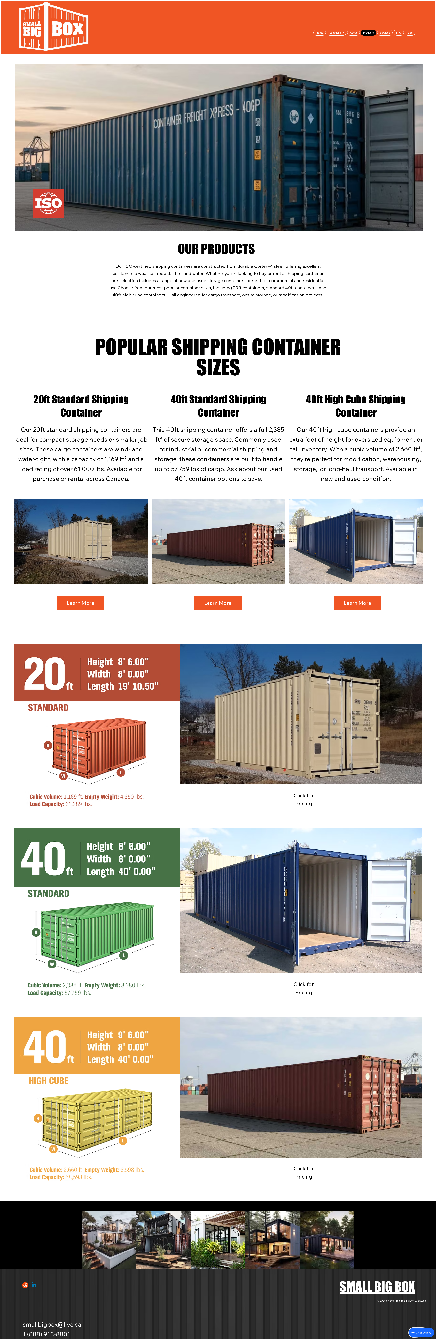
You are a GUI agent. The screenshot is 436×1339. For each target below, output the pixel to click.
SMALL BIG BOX (377, 1286)
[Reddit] (25, 1285)
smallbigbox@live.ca (52, 1324)
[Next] (407, 148)
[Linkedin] (34, 1285)
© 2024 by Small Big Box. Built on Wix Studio (402, 1300)
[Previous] (30, 148)
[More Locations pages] (343, 33)
